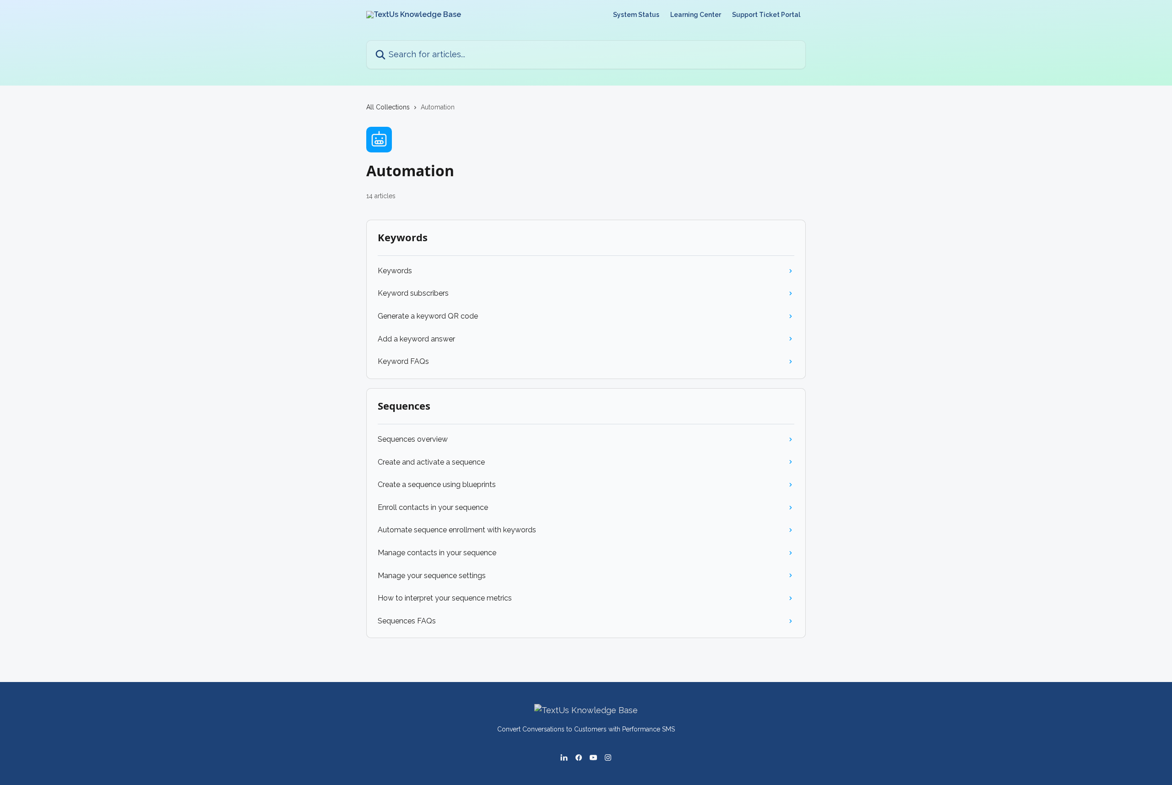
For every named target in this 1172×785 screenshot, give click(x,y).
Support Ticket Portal (766, 14)
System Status (636, 14)
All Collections (388, 107)
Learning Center (695, 14)
